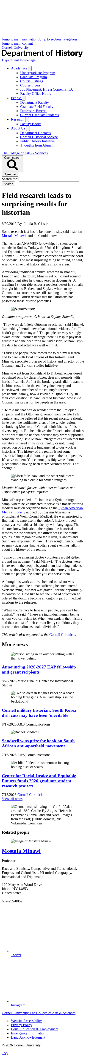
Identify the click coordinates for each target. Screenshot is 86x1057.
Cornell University (15, 47)
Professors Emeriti (33, 111)
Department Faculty (34, 102)
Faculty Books (30, 124)
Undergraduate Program (37, 73)
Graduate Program (33, 77)
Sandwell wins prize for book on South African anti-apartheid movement (38, 743)
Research (18, 119)
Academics (19, 68)
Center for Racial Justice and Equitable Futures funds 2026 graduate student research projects (39, 780)
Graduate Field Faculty (36, 107)
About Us (18, 128)
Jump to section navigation (57, 39)
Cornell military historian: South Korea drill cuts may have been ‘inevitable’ (39, 713)
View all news (12, 799)
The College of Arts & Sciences (25, 153)
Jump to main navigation (20, 39)
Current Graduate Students (39, 115)
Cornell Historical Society (39, 137)
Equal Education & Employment (34, 1029)
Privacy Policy (21, 1025)
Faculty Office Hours (35, 93)
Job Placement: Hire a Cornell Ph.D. (46, 89)
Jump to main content (17, 43)
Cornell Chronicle (62, 635)
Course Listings (31, 81)
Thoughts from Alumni (36, 145)
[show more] (30, 68)
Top (5, 1053)
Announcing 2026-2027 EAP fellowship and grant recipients (39, 669)
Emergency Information (28, 1033)
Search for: (10, 179)
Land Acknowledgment (28, 1037)
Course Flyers (30, 85)
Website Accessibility (26, 1021)
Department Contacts (35, 133)
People (16, 98)
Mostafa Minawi (14, 236)
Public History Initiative (37, 141)
